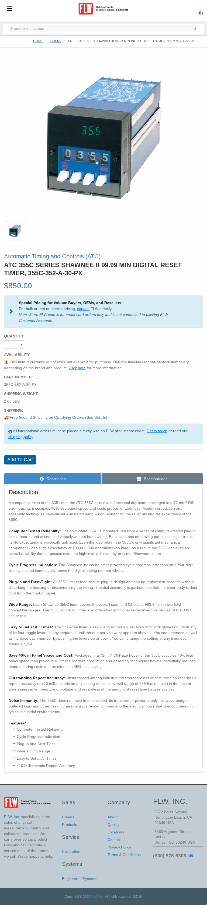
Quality (113, 824)
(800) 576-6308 (169, 855)
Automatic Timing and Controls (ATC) (52, 256)
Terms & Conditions (124, 855)
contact (83, 309)
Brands (68, 817)
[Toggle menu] (9, 8)
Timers (55, 41)
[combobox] (98, 28)
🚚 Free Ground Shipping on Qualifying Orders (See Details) (55, 417)
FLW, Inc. (97, 897)
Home (38, 41)
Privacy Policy (119, 847)
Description (56, 479)
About (113, 817)
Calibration (71, 851)
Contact (114, 839)
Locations (116, 832)
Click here (77, 368)
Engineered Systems (79, 878)
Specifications (155, 479)
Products (69, 824)
